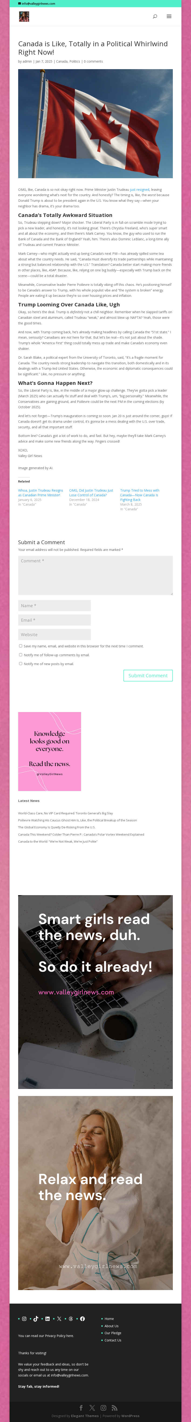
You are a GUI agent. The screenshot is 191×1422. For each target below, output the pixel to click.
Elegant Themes (85, 1416)
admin (27, 61)
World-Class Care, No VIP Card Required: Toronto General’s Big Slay (65, 813)
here (69, 1335)
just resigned (139, 189)
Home (109, 1318)
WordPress (130, 1416)
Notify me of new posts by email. (49, 664)
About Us (112, 1326)
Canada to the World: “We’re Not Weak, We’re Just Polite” (58, 841)
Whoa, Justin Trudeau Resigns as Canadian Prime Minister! (40, 492)
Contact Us (113, 1340)
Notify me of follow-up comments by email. (57, 655)
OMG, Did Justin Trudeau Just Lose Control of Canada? (91, 492)
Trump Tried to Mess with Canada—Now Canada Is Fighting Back (139, 495)
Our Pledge (113, 1333)
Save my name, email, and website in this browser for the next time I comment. (84, 646)
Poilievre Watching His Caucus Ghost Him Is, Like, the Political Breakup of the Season (77, 820)
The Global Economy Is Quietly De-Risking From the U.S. (57, 827)
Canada (62, 61)
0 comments (93, 61)
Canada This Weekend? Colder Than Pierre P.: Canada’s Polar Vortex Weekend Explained (81, 834)
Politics (74, 61)
